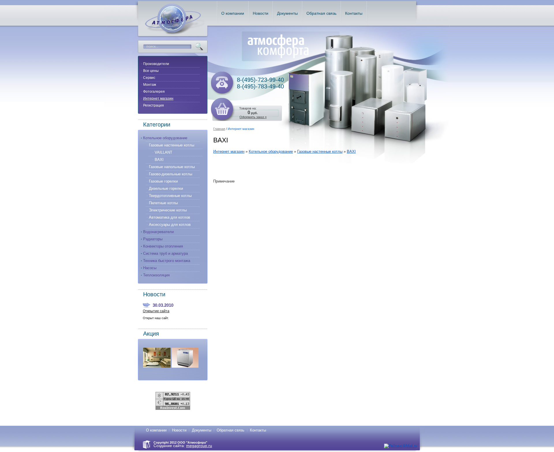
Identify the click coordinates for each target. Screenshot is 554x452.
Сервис (149, 78)
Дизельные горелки (166, 188)
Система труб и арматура (165, 253)
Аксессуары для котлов (170, 224)
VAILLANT (163, 152)
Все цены (151, 71)
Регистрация (153, 105)
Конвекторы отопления (163, 246)
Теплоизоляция (156, 275)
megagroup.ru (199, 445)
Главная (219, 129)
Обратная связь (230, 430)
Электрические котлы (168, 210)
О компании (156, 430)
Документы (201, 430)
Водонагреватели (158, 232)
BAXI (159, 159)
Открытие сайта (156, 311)
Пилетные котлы (163, 203)
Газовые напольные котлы (172, 167)
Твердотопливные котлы (170, 196)
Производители (156, 64)
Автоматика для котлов (169, 217)
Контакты (258, 430)
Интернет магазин (158, 98)
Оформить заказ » (253, 117)
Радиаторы (152, 239)
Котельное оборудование (165, 138)
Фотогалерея (154, 92)
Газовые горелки (163, 181)
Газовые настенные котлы (171, 145)
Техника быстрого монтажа (166, 260)
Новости (179, 430)
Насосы (149, 268)
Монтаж (149, 85)
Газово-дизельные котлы (170, 174)
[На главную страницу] (174, 34)
